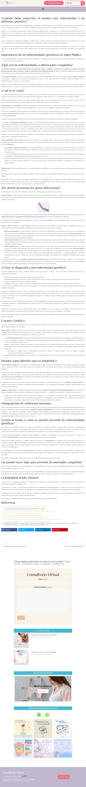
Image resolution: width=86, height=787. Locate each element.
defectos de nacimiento (54, 523)
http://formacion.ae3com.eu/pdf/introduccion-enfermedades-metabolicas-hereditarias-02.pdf (31, 511)
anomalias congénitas (11, 523)
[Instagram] (47, 715)
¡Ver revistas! (43, 691)
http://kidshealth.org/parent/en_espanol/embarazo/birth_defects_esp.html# (26, 517)
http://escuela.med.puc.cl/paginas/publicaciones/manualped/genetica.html (26, 506)
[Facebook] (39, 715)
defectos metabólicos (70, 523)
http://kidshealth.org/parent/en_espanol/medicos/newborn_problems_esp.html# (27, 521)
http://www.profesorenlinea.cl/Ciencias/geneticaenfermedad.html (23, 515)
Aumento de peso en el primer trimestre (43, 652)
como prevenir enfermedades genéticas (32, 523)
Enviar (21, 618)
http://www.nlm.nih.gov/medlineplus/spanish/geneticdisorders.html (23, 513)
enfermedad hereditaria (27, 525)
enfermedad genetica (11, 525)
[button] (43, 8)
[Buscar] (83, 3)
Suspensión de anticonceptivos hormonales (44, 635)
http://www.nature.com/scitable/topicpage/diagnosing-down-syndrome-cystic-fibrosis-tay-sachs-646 (33, 519)
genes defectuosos (42, 525)
